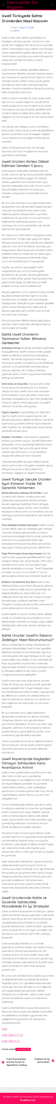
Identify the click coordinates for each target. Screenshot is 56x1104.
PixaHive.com (27, 1100)
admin (16, 30)
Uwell (4, 1028)
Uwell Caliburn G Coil (12, 1034)
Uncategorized (23, 1049)
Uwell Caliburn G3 (11, 1040)
